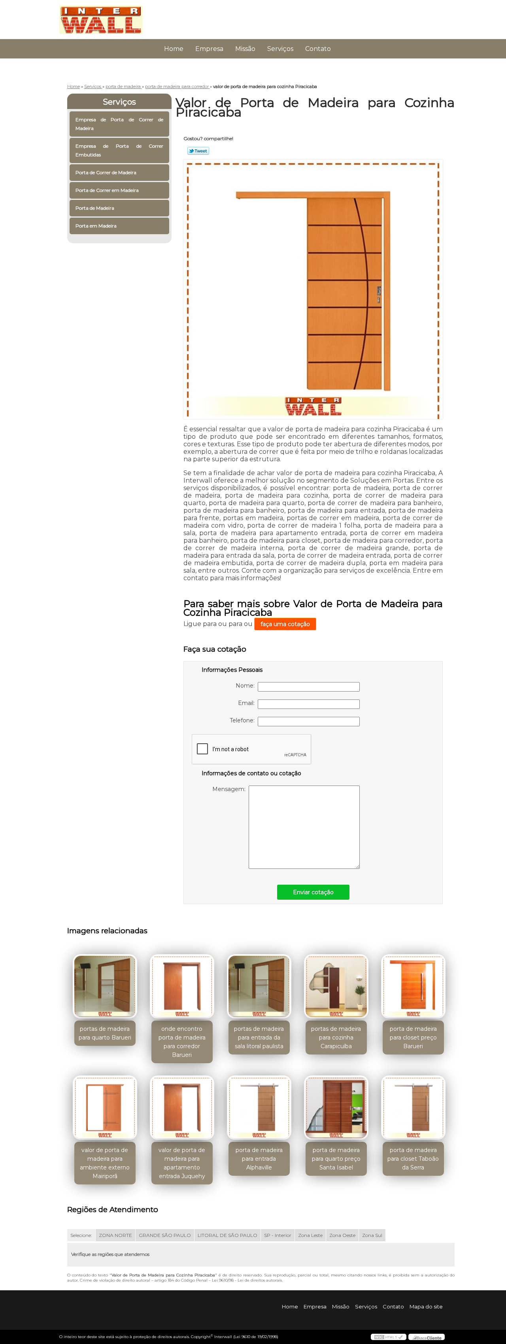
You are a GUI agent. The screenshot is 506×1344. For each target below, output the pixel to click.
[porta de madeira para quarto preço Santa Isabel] (336, 1107)
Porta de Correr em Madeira (107, 190)
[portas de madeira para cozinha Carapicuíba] (336, 986)
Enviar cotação (313, 892)
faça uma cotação (285, 624)
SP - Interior (277, 1235)
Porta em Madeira (96, 226)
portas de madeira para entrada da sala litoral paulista (259, 1037)
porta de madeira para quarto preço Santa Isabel (336, 1159)
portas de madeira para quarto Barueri (105, 1033)
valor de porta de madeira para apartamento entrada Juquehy (182, 1163)
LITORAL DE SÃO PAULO (227, 1235)
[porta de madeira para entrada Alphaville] (259, 1107)
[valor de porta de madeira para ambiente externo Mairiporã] (105, 1107)
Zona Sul (372, 1235)
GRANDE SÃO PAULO (165, 1235)
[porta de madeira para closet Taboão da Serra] (413, 1107)
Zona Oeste (342, 1235)
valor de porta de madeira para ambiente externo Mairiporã (105, 1163)
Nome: (247, 685)
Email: (248, 703)
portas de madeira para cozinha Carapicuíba (336, 1037)
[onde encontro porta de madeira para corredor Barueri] (182, 986)
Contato (318, 49)
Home (173, 49)
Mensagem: (230, 789)
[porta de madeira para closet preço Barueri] (413, 986)
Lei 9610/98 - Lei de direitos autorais (247, 1280)
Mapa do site (426, 1306)
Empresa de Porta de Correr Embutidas (120, 150)
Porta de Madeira (95, 208)
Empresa (209, 49)
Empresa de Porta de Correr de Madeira (120, 124)
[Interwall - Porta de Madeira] (104, 16)
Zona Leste (310, 1235)
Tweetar (198, 151)
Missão (245, 49)
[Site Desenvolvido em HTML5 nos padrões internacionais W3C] (388, 1337)
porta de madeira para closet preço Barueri (413, 1037)
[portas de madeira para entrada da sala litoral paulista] (259, 986)
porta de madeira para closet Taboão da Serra (413, 1159)
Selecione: (81, 1235)
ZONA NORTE (115, 1235)
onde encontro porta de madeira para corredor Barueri (182, 1041)
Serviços (280, 49)
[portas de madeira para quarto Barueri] (105, 986)
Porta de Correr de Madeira (106, 172)
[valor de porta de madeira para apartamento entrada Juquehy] (182, 1107)
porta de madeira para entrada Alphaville (259, 1159)
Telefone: (244, 720)
